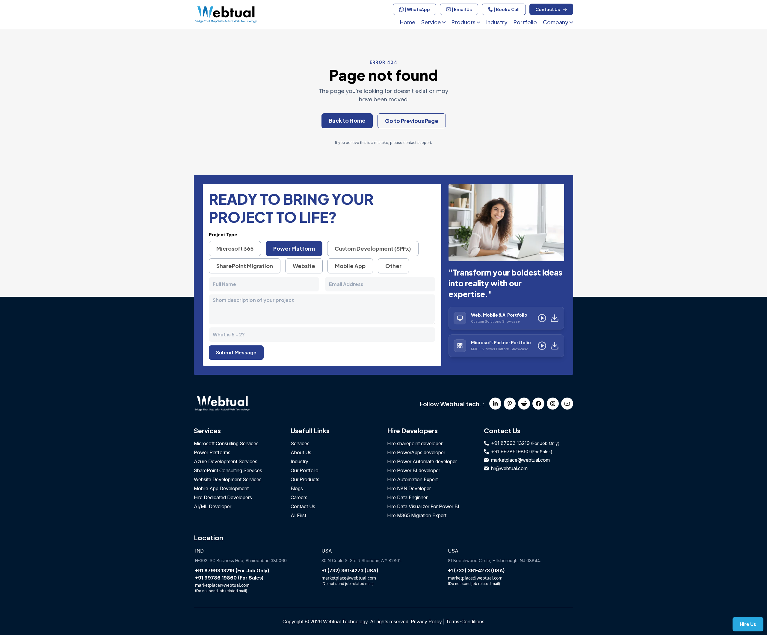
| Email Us (461, 9)
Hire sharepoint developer (415, 443)
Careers (299, 497)
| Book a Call (506, 9)
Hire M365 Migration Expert (416, 515)
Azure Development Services (225, 461)
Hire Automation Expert (412, 479)
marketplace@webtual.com (520, 460)
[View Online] (541, 318)
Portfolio (525, 22)
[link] (287, 403)
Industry (497, 22)
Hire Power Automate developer (422, 461)
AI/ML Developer (212, 506)
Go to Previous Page (411, 120)
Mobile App (350, 265)
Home (407, 22)
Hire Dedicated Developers (223, 497)
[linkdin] (495, 404)
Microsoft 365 (234, 248)
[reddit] (524, 404)
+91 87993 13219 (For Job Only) (232, 571)
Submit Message (236, 352)
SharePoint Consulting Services (228, 470)
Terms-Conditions (465, 622)
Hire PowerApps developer (416, 452)
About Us (301, 452)
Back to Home (347, 120)
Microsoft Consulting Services (226, 443)
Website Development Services (228, 479)
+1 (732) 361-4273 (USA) (349, 571)
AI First (298, 515)
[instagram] (553, 404)
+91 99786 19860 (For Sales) (229, 578)
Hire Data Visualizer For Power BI (423, 506)
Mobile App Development (221, 488)
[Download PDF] (554, 318)
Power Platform (294, 248)
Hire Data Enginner (407, 497)
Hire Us (748, 624)
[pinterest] (510, 404)
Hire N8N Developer (409, 488)
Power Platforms (212, 452)
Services (300, 443)
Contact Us (547, 9)
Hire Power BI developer (413, 470)
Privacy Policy (426, 622)
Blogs (297, 488)
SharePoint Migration (244, 265)
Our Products (305, 479)
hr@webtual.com (509, 468)
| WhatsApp (417, 9)
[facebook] (538, 404)
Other (393, 265)
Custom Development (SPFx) (373, 248)
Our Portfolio (304, 470)
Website (304, 265)
